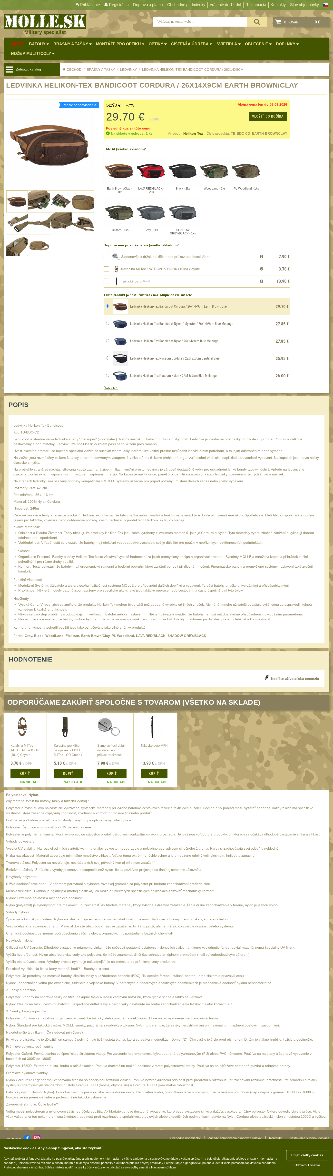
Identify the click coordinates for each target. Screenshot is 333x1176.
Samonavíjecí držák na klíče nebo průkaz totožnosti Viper (165, 257)
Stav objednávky (304, 5)
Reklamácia (255, 5)
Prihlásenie (90, 5)
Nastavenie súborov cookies (309, 1138)
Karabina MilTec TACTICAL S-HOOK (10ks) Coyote (160, 269)
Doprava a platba (148, 5)
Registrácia (119, 5)
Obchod (74, 69)
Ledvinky (128, 69)
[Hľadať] (257, 22)
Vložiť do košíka (268, 116)
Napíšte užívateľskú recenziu (295, 679)
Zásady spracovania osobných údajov (235, 1138)
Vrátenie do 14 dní (225, 5)
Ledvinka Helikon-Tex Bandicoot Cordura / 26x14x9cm (193, 69)
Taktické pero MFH (135, 281)
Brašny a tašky (101, 69)
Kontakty (278, 5)
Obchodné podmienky (186, 5)
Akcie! (18, 44)
